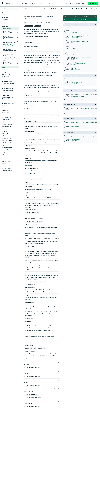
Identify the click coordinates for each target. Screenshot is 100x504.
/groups (58, 55)
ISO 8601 (26, 155)
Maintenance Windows (7, 122)
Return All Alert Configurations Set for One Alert (10, 64)
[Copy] (95, 17)
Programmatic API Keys (7, 140)
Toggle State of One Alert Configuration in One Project (10, 59)
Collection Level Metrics (7, 88)
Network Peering (5, 128)
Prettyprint (26, 108)
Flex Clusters (5, 105)
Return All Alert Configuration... (31, 46)
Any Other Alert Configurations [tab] (37, 139)
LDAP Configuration (6, 117)
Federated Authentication (8, 103)
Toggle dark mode (95, 8)
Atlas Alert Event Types (30, 173)
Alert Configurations (6, 28)
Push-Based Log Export (7, 147)
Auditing (4, 72)
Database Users (5, 95)
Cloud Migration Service (7, 79)
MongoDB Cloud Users (7, 124)
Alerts (3, 67)
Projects (4, 145)
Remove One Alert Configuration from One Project (10, 54)
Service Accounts (6, 161)
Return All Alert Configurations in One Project (10, 37)
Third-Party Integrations (7, 168)
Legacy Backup (5, 119)
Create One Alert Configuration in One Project (10, 41)
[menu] (10, 9)
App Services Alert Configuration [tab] (55, 139)
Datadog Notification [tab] (35, 238)
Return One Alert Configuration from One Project (10, 46)
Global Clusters (5, 112)
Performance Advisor (6, 135)
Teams (3, 166)
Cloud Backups (5, 76)
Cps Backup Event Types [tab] (49, 176)
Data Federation (5, 92)
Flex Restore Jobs (6, 108)
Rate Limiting (5, 19)
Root (3, 154)
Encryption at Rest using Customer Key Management (8, 98)
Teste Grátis (93, 3)
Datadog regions (29, 284)
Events (3, 101)
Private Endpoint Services (7, 138)
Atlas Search (5, 69)
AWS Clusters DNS (6, 74)
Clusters (4, 86)
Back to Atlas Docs (76, 8)
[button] (72, 3)
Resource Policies (6, 149)
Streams (4, 163)
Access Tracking (5, 26)
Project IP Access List (6, 142)
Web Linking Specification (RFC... (32, 209)
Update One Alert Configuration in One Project (10, 50)
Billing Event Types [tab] (35, 176)
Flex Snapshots (5, 110)
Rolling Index (5, 152)
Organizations (5, 133)
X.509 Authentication (7, 170)
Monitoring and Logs (6, 126)
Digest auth (37, 25)
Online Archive (5, 131)
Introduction (4, 15)
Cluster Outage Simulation (8, 83)
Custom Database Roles (7, 90)
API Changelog (87, 8)
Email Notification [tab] (48, 238)
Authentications (5, 17)
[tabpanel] (42, 251)
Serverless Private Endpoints (8, 159)
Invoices (4, 115)
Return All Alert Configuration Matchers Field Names (10, 33)
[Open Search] (66, 3)
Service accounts (28, 25)
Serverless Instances (6, 156)
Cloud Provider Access (7, 81)
